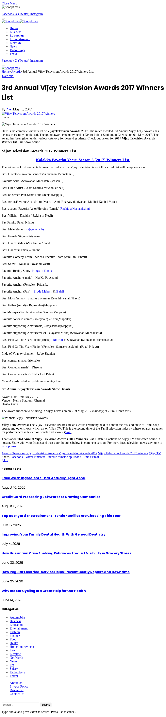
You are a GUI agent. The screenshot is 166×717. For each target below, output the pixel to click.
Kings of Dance (42, 270)
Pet (12, 665)
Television (19, 453)
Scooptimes (9, 446)
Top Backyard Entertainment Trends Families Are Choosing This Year (61, 515)
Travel (14, 53)
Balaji (60, 291)
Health (14, 643)
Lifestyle (16, 42)
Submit (46, 704)
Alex (9, 109)
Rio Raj (58, 339)
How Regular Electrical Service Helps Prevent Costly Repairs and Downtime (66, 572)
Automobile (17, 617)
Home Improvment (22, 646)
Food (13, 639)
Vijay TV (155, 453)
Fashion (15, 632)
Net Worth (16, 657)
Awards (8, 76)
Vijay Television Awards (42, 453)
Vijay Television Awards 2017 (78, 453)
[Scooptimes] (20, 21)
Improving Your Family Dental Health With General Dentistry (53, 534)
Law (13, 650)
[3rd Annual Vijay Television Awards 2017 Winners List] (28, 113)
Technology (17, 50)
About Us (16, 683)
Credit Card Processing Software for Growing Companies (51, 497)
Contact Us (17, 693)
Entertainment (20, 39)
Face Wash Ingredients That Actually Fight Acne (43, 478)
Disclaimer (16, 690)
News (13, 46)
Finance (15, 635)
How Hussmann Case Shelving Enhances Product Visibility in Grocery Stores (66, 553)
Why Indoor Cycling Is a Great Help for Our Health (44, 591)
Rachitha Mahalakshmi (75, 208)
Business (15, 31)
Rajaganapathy (35, 229)
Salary (14, 668)
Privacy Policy (19, 686)
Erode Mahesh (43, 291)
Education (17, 35)
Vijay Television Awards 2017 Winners (123, 453)
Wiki (68, 432)
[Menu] (3, 18)
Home (14, 28)
